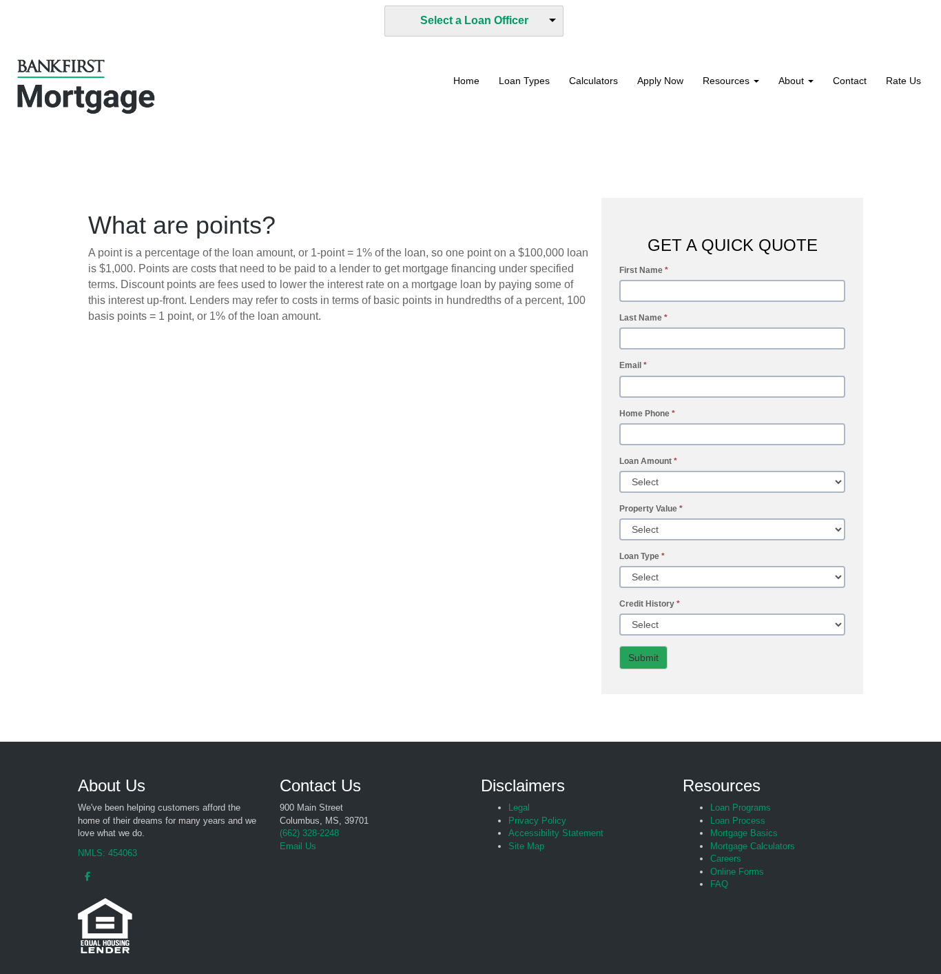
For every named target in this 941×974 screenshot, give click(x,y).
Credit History (649, 604)
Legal (519, 807)
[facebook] (84, 876)
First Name (643, 270)
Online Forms (737, 871)
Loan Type (642, 556)
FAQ (719, 884)
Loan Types (524, 80)
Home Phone (647, 413)
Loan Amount (648, 461)
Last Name (643, 318)
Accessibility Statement (555, 833)
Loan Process (737, 820)
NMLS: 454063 (107, 853)
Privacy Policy (537, 820)
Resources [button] (727, 80)
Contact (850, 80)
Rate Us (903, 80)
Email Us (298, 846)
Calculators (593, 80)
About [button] (792, 80)
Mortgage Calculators (752, 846)
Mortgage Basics (744, 833)
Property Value (651, 509)
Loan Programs (740, 807)
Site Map (526, 846)
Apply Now (660, 80)
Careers (725, 858)
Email (633, 365)
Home (466, 80)
